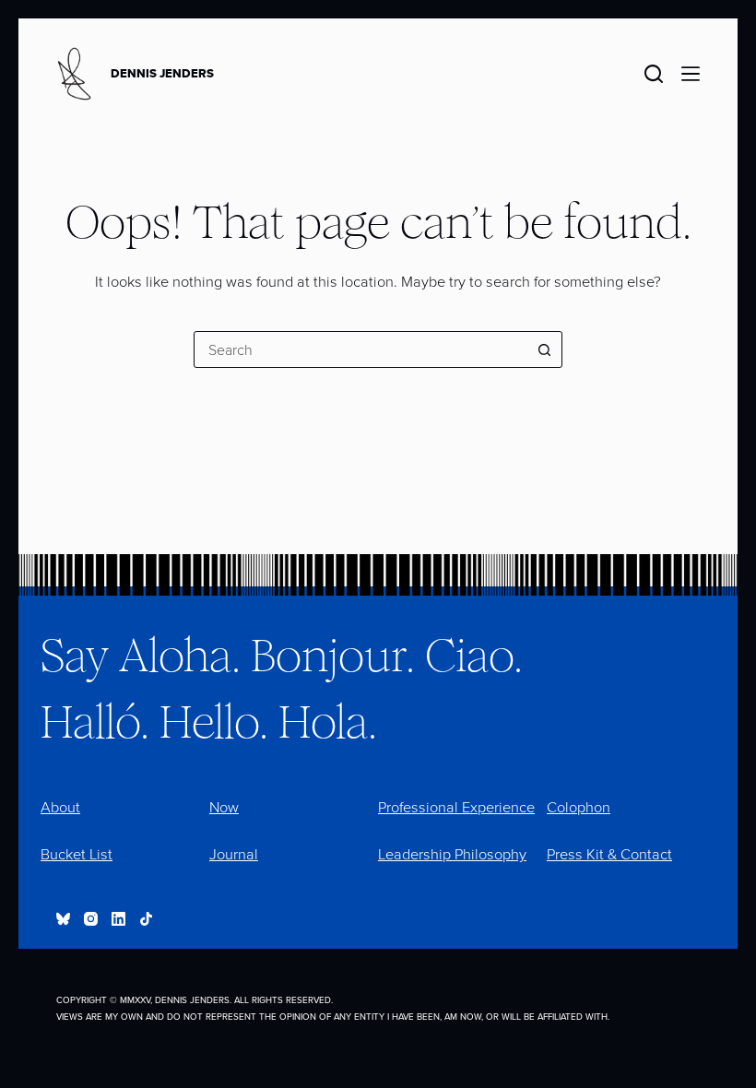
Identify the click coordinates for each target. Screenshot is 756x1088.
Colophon (578, 807)
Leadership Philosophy (452, 854)
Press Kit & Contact (609, 854)
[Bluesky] (63, 919)
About (60, 807)
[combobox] (360, 349)
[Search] (653, 74)
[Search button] (543, 349)
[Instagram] (91, 919)
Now (224, 807)
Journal (233, 854)
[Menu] (690, 74)
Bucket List (76, 854)
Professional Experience (456, 807)
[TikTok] (146, 919)
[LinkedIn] (118, 919)
